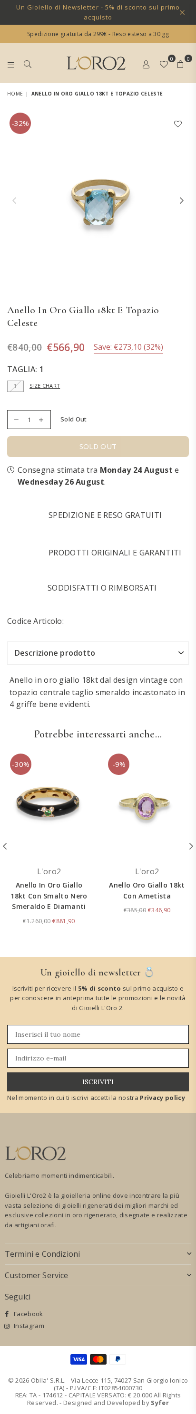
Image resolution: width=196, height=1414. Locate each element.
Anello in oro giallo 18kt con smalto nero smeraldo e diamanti (48, 895)
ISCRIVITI (98, 1082)
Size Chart (44, 385)
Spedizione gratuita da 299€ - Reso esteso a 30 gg (98, 34)
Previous (14, 201)
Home (15, 93)
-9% (119, 764)
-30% (20, 764)
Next (182, 201)
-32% (20, 123)
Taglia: (25, 369)
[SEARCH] (28, 63)
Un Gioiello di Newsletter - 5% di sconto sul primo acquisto (98, 12)
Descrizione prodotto (55, 653)
